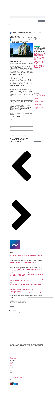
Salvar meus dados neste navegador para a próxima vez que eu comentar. (19, 135)
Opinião (36, 108)
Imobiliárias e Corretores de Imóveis (39, 101)
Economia (36, 97)
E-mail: (35, 39)
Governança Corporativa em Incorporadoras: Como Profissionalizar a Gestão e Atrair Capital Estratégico (26, 275)
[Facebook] (17, 384)
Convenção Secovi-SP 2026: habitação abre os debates (39, 62)
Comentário (11, 119)
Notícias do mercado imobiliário (39, 107)
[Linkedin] (10, 40)
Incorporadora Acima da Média (39, 102)
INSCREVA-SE (37, 46)
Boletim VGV (15, 113)
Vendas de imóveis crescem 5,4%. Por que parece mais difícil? (39, 66)
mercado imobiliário (23, 112)
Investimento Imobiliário (38, 104)
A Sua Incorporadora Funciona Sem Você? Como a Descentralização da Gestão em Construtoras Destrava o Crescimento (27, 288)
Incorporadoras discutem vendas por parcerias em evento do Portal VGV (39, 54)
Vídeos (36, 110)
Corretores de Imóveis (38, 94)
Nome (11, 127)
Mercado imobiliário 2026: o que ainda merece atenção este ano (25, 284)
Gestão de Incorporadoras (38, 100)
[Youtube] (10, 36)
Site (10, 132)
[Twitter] (10, 34)
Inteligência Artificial (37, 103)
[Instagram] (10, 38)
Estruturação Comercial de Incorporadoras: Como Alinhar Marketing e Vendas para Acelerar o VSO (26, 270)
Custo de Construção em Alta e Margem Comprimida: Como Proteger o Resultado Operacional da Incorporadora (27, 293)
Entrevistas (36, 98)
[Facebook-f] (10, 33)
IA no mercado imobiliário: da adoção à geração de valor (39, 58)
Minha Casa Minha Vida (38, 106)
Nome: (35, 37)
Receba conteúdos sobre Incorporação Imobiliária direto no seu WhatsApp (19, 42)
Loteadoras (36, 105)
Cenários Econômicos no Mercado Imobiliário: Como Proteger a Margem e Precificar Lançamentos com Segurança (27, 279)
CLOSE (1, 388)
